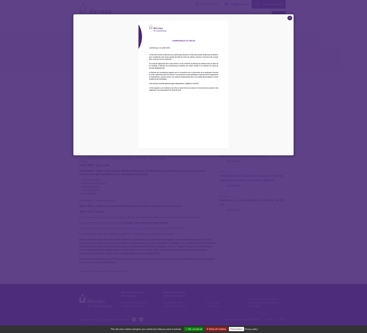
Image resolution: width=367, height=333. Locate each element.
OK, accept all (194, 329)
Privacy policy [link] (251, 329)
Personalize (236, 329)
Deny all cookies (217, 329)
